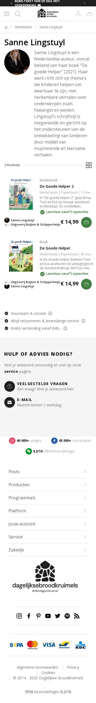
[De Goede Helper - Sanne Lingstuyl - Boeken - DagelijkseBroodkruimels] (21, 255)
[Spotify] (67, 616)
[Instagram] (19, 616)
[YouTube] (48, 616)
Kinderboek (48, 180)
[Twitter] (57, 616)
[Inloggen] (78, 13)
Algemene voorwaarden (37, 667)
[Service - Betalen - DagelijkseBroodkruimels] (17, 645)
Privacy (73, 667)
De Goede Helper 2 (57, 186)
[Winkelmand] (89, 13)
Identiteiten (23, 27)
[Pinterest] (38, 616)
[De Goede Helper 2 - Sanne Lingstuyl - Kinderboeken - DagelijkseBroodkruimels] (21, 193)
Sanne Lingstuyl (50, 27)
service (11, 371)
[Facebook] (28, 616)
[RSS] (76, 616)
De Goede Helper (55, 248)
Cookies (48, 672)
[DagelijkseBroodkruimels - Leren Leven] (5, 27)
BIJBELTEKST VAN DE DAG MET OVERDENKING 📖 (37, 3)
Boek (43, 242)
